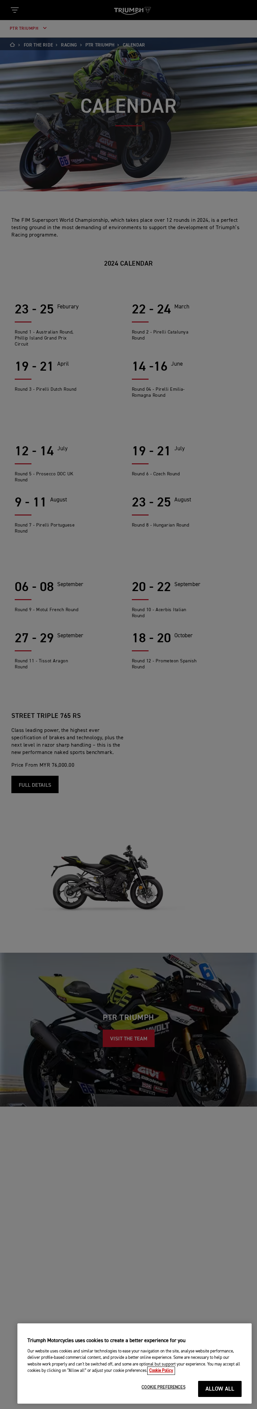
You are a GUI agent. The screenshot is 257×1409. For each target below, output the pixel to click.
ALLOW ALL (220, 1389)
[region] (134, 1363)
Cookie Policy (161, 1371)
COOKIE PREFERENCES (163, 1387)
